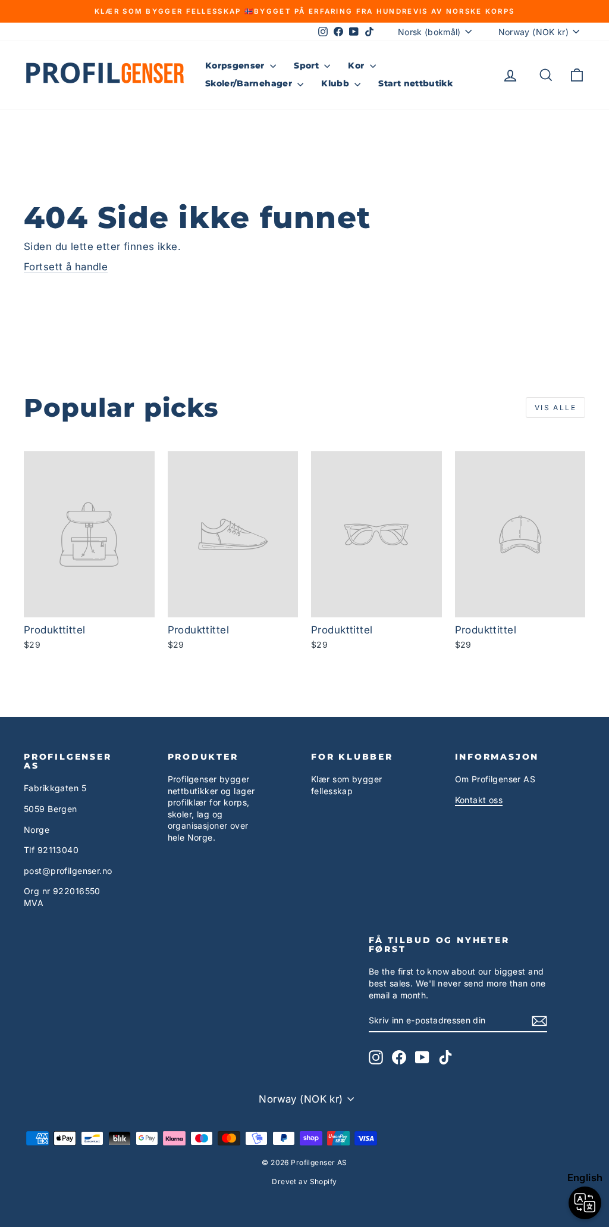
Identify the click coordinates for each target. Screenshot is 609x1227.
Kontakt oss (479, 800)
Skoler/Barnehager (249, 83)
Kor (357, 65)
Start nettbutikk (415, 83)
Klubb (336, 83)
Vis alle (555, 407)
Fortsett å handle (66, 267)
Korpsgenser (236, 65)
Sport (307, 65)
